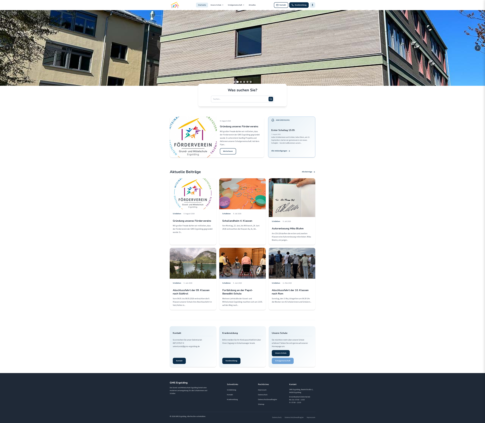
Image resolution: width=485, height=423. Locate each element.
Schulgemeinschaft (235, 5)
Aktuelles (252, 5)
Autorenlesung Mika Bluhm (288, 228)
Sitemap (261, 404)
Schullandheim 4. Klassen (237, 221)
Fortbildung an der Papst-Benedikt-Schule (237, 292)
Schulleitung (231, 390)
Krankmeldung (231, 361)
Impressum (262, 390)
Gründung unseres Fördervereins (239, 126)
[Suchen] (271, 99)
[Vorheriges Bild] (7, 48)
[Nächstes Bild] (477, 48)
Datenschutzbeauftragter (267, 399)
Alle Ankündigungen (279, 151)
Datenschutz (263, 394)
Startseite (202, 5)
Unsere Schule (216, 5)
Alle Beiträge (307, 172)
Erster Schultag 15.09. (283, 130)
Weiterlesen (228, 151)
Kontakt (179, 361)
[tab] (234, 82)
